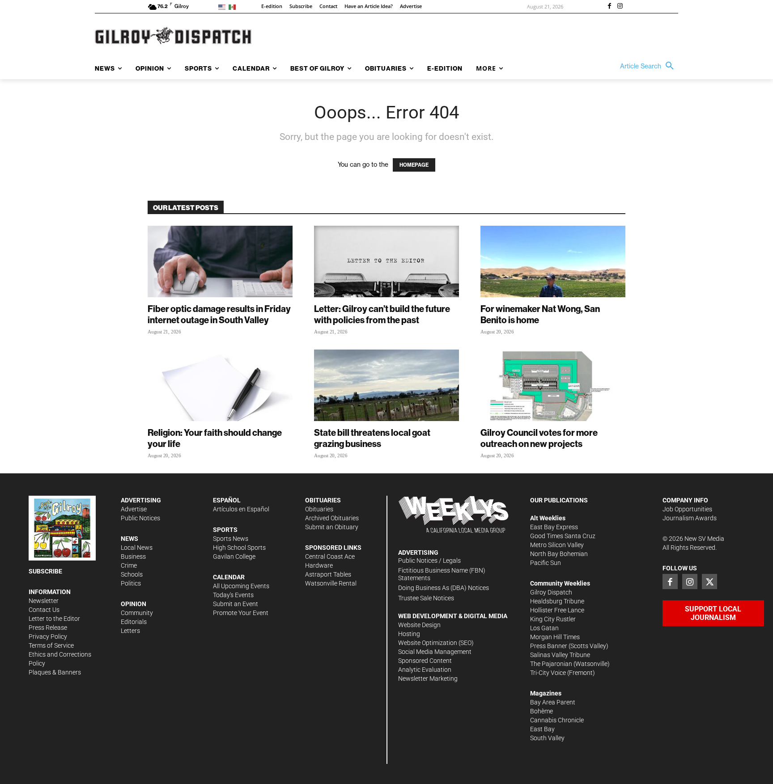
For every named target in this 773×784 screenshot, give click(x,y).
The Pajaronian (551, 663)
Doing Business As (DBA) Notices (443, 587)
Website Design (419, 624)
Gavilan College (234, 556)
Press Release (48, 627)
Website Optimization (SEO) (436, 642)
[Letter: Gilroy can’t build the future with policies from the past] (386, 261)
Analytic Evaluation (424, 669)
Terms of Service (51, 645)
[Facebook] (609, 6)
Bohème (541, 711)
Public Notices (140, 518)
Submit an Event (235, 603)
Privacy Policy (48, 636)
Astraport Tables (328, 574)
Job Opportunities (687, 509)
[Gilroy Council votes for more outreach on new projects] (552, 385)
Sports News (230, 538)
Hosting (409, 633)
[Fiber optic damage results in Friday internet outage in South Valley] (220, 261)
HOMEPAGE (414, 165)
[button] (649, 66)
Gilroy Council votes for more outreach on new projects (539, 438)
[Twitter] (709, 581)
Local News (137, 547)
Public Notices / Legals (429, 560)
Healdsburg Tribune (557, 601)
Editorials (134, 621)
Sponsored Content (425, 660)
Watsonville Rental (331, 583)
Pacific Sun (545, 562)
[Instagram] (620, 6)
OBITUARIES (323, 500)
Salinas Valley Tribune (560, 654)
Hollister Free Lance (557, 610)
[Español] (234, 6)
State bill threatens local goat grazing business (372, 438)
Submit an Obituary (331, 527)
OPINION (133, 603)
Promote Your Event (240, 612)
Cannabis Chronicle (557, 720)
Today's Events (233, 595)
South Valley (547, 738)
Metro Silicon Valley (557, 544)
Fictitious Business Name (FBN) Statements (441, 574)
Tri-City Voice (548, 672)
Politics (131, 583)
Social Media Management (434, 651)
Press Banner (548, 645)
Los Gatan (544, 628)
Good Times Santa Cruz (562, 536)
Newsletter (44, 600)
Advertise (134, 509)
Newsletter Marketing (428, 678)
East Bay (542, 729)
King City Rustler (553, 619)
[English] (223, 6)
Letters (130, 630)
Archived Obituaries (332, 518)
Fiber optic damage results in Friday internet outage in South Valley (219, 314)
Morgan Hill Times (555, 637)
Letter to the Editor (54, 618)
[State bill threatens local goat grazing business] (386, 385)
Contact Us (44, 609)
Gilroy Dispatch (551, 592)
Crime (129, 565)
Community (137, 612)
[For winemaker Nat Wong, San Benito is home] (552, 261)
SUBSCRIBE (45, 571)
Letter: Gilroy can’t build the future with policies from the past (382, 314)
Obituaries (319, 509)
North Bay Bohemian (559, 553)
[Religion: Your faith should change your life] (220, 385)
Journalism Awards (690, 518)
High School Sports (239, 547)
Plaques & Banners (55, 672)
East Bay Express (554, 527)
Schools (132, 574)
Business (133, 556)
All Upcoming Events (241, 586)
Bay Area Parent (552, 702)
